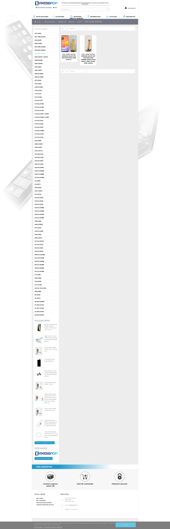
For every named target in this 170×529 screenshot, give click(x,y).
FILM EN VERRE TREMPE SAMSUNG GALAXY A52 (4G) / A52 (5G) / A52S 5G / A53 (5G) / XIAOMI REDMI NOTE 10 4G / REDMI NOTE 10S (50, 398)
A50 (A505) (38, 234)
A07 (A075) (38, 80)
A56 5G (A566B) (39, 268)
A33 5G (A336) (39, 204)
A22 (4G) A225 (39, 154)
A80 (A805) (38, 291)
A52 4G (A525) (39, 248)
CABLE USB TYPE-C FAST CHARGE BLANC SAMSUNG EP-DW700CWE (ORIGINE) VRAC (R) (51, 338)
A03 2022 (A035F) (40, 53)
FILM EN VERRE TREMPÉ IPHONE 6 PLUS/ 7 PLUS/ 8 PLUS (50, 349)
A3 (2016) (37, 181)
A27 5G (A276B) (39, 177)
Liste (67, 28)
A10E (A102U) (39, 87)
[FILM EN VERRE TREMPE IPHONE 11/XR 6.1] (39, 385)
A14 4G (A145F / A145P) (42, 114)
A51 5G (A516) (39, 244)
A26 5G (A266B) (39, 174)
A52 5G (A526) (39, 251)
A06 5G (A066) (39, 77)
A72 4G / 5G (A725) (40, 288)
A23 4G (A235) (39, 161)
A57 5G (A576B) (39, 271)
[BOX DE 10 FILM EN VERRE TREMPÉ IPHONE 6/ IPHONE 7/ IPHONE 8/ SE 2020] (39, 327)
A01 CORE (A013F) (40, 37)
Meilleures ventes (42, 320)
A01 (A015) (38, 33)
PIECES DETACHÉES (49, 22)
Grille (63, 28)
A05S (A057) (38, 70)
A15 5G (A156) (39, 124)
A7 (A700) (38, 274)
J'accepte (126, 525)
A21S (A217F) (39, 151)
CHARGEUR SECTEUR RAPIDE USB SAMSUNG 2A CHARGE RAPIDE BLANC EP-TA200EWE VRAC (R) (50, 423)
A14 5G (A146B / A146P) (42, 117)
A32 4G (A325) (39, 197)
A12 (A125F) (38, 97)
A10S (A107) (38, 90)
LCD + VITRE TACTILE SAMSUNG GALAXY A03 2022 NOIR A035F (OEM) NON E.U (69, 56)
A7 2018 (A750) (39, 311)
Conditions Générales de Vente (45, 505)
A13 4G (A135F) (39, 104)
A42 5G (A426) (39, 231)
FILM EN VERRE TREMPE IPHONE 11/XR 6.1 (50, 383)
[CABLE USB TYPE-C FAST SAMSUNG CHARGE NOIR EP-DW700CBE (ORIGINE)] (39, 374)
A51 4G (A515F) (39, 241)
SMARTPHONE (62, 22)
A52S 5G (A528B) (40, 254)
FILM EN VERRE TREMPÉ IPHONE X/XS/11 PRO (50, 409)
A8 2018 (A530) (39, 315)
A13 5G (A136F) (39, 107)
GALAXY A (79, 22)
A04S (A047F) (39, 63)
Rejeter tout (59, 527)
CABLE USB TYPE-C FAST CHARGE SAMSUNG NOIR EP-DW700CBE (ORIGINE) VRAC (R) (50, 373)
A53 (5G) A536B (39, 258)
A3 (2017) (37, 184)
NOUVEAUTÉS (130, 16)
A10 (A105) (38, 84)
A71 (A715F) (38, 285)
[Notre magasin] (46, 453)
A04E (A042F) (39, 60)
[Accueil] (46, 3)
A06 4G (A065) (39, 73)
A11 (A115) (38, 94)
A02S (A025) (38, 43)
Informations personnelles (44, 502)
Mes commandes (41, 500)
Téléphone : (68, 509)
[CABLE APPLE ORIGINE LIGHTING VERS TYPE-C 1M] (39, 435)
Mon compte (39, 498)
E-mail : (66, 505)
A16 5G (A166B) (39, 130)
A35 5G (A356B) (39, 211)
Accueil (38, 22)
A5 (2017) (37, 298)
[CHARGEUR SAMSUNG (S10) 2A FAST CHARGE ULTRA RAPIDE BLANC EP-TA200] (39, 423)
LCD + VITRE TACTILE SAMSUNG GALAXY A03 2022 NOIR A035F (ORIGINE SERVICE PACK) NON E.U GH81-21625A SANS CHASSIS (88, 58)
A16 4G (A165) (39, 127)
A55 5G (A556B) (39, 264)
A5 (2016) (37, 295)
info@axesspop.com (73, 505)
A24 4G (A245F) (39, 167)
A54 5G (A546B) (39, 261)
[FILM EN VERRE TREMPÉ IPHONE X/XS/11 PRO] (39, 411)
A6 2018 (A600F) (39, 301)
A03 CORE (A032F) (40, 47)
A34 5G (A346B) (39, 207)
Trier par (72, 28)
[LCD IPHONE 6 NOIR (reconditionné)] (39, 362)
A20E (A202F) (39, 144)
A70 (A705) (38, 281)
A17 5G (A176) (39, 137)
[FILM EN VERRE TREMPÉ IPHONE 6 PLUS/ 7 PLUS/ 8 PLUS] (39, 350)
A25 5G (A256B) (39, 171)
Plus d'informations (38, 527)
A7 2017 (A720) (39, 308)
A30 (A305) (38, 187)
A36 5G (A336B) (39, 214)
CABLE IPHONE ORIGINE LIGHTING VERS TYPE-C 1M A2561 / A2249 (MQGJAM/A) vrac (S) (51, 434)
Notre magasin (41, 448)
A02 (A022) (38, 40)
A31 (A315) (38, 194)
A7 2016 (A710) (39, 305)
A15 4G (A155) (39, 120)
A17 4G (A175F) (39, 134)
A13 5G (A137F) (39, 110)
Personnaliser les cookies (50, 527)
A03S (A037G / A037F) (41, 57)
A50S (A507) (38, 238)
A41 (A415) (38, 228)
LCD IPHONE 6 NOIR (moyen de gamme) (49, 360)
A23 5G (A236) (39, 164)
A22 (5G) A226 (39, 157)
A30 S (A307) (38, 191)
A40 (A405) (38, 221)
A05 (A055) (38, 67)
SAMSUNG (71, 22)
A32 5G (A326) (39, 201)
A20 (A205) (38, 140)
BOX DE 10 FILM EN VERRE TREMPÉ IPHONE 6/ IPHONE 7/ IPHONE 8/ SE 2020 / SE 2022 (50, 327)
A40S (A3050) (39, 224)
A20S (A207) (38, 147)
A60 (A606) (38, 278)
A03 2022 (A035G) (40, 50)
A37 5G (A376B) (39, 218)
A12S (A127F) (39, 100)
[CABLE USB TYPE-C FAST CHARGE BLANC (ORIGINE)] (39, 339)
